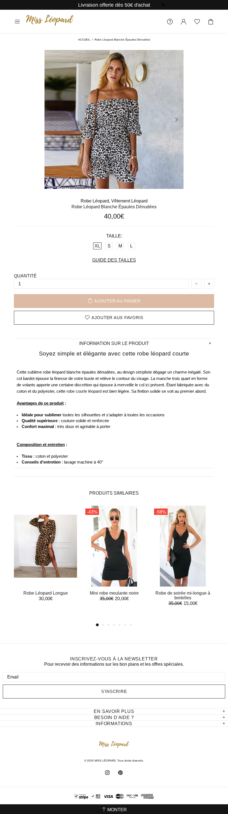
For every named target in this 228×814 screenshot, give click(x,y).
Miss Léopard (49, 21)
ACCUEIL (84, 39)
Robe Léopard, (95, 201)
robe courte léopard (83, 391)
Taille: (114, 236)
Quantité (25, 276)
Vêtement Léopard (129, 201)
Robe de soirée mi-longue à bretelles (182, 595)
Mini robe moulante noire (114, 593)
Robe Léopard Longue (45, 593)
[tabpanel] (45, 559)
